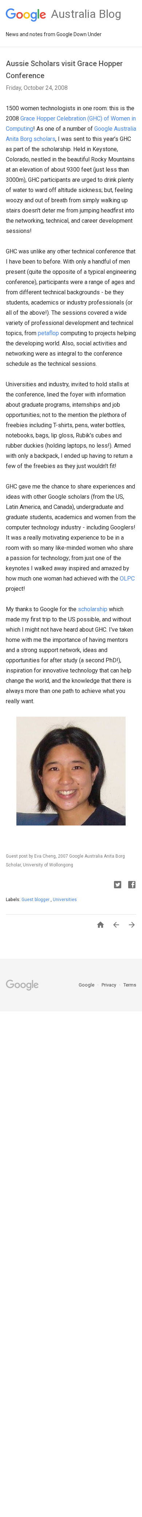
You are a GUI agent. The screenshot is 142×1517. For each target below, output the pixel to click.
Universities (65, 899)
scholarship (92, 609)
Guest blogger (36, 899)
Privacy (109, 985)
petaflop (48, 333)
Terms (129, 985)
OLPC (127, 578)
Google (87, 985)
